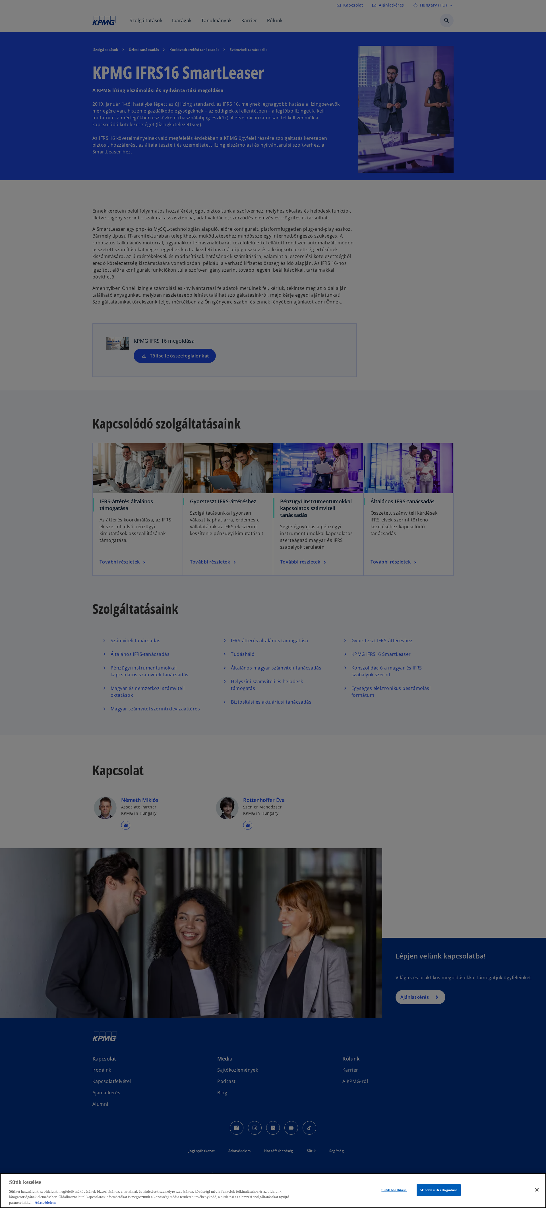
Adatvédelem (45, 1202)
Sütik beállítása (394, 1190)
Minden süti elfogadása (439, 1190)
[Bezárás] (537, 1190)
